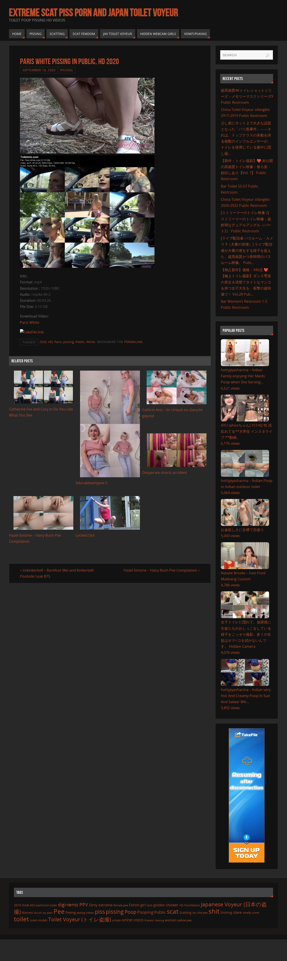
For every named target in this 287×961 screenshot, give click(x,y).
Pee (59, 911)
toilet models (38, 920)
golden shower (165, 905)
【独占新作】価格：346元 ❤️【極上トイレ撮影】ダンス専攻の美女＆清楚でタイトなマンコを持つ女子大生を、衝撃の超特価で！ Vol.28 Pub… (246, 282)
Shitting (226, 912)
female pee (120, 905)
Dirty (93, 904)
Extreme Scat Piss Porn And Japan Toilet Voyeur (93, 12)
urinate (116, 920)
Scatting (185, 912)
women (170, 920)
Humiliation (192, 905)
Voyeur (149, 920)
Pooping (145, 912)
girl (143, 905)
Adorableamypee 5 (91, 482)
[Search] (267, 55)
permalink (133, 342)
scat (172, 911)
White (90, 342)
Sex (194, 912)
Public (80, 342)
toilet (21, 919)
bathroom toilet (46, 905)
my (44, 912)
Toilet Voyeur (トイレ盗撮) (79, 919)
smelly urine (251, 913)
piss (100, 911)
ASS (32, 905)
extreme (105, 905)
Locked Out (85, 535)
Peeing (70, 912)
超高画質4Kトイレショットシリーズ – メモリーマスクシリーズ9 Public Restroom (247, 96)
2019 (17, 905)
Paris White (29, 322)
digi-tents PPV (73, 904)
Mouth (38, 912)
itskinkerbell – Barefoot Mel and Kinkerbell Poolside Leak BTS (56, 573)
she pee (202, 913)
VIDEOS (138, 920)
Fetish (134, 904)
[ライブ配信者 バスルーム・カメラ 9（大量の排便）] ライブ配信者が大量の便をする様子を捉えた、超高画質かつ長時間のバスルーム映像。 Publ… (247, 250)
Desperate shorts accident (164, 472)
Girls (149, 905)
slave (237, 912)
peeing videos (85, 912)
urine (127, 920)
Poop (130, 911)
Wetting (159, 920)
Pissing (66, 70)
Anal (25, 905)
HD (50, 342)
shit (214, 911)
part (50, 913)
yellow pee (184, 920)
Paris (58, 342)
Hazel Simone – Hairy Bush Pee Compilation (162, 570)
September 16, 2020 (38, 70)
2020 (43, 342)
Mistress (27, 913)
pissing (68, 342)
